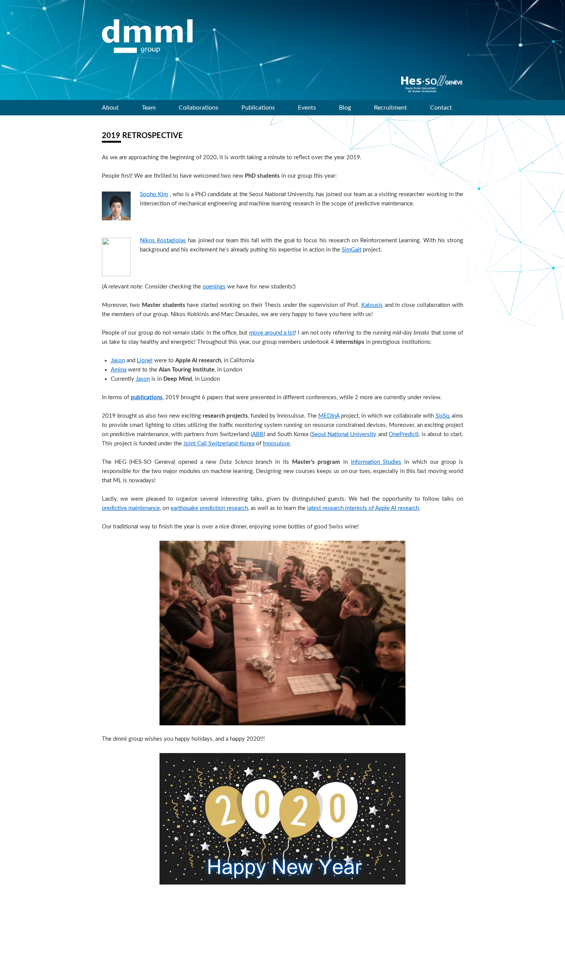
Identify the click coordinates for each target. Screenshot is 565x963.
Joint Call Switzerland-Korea (218, 444)
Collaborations (198, 108)
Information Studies (376, 462)
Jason (118, 360)
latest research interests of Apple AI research (363, 508)
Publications (258, 108)
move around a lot (272, 333)
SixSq (442, 416)
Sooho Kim (154, 194)
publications (147, 397)
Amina (118, 370)
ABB (258, 434)
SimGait (351, 250)
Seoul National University (344, 434)
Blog (345, 108)
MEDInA (328, 416)
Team (149, 108)
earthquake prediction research (209, 508)
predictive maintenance (131, 508)
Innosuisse (276, 444)
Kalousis (372, 305)
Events (307, 108)
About (110, 108)
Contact (441, 108)
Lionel (145, 360)
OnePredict (403, 434)
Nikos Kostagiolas (163, 240)
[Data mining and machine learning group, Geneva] (147, 36)
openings (214, 287)
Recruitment (390, 108)
